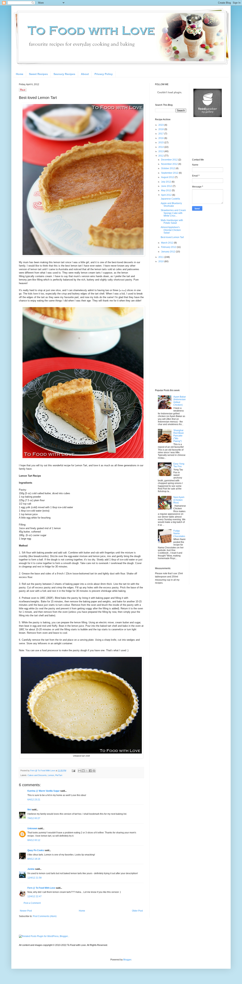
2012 (161, 155)
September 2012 (170, 173)
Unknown (32, 828)
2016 (161, 138)
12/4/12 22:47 (34, 896)
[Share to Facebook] (90, 771)
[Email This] (79, 771)
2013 (161, 151)
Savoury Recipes (64, 74)
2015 (161, 142)
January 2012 (168, 251)
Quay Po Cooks (35, 850)
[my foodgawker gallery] (207, 116)
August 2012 (168, 177)
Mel (29, 809)
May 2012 (166, 190)
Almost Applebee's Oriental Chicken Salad (171, 230)
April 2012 (166, 195)
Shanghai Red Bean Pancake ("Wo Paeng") (178, 436)
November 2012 (169, 164)
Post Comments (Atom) (45, 916)
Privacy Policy (104, 74)
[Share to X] (87, 771)
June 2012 (167, 186)
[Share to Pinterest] (94, 771)
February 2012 (169, 247)
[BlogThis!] (83, 771)
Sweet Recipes (38, 74)
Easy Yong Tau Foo (178, 465)
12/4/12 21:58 (34, 877)
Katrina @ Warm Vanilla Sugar (43, 791)
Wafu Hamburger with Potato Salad (172, 221)
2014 (161, 147)
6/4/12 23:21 (33, 799)
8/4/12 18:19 (33, 859)
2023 (161, 125)
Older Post (137, 910)
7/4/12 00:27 (33, 818)
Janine (31, 869)
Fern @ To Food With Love (41, 888)
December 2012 (169, 159)
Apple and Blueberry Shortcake (171, 204)
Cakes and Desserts (37, 775)
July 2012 (166, 181)
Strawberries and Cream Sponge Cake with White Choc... (173, 213)
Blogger (127, 959)
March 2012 (167, 242)
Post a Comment (32, 903)
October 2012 (168, 168)
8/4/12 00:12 (33, 840)
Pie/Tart (58, 775)
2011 (161, 257)
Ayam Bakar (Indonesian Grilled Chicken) (179, 400)
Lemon (51, 775)
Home (19, 74)
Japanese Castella (170, 198)
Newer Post (26, 910)
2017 (161, 133)
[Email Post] (73, 770)
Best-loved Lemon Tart (172, 237)
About (85, 74)
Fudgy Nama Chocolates (179, 533)
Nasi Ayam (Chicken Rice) (178, 500)
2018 (161, 129)
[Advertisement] (170, 325)
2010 (161, 261)
